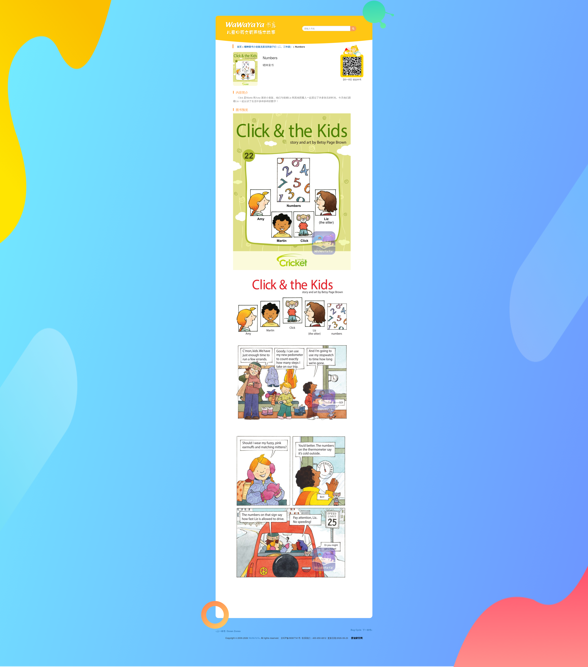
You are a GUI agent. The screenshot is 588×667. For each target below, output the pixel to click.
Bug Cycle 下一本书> (361, 629)
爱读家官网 (357, 638)
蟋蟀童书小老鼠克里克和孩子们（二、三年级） (268, 46)
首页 (239, 46)
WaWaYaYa (254, 637)
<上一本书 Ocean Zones (228, 631)
